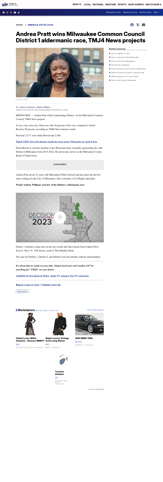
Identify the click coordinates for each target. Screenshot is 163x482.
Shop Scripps (136, 4)
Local (87, 4)
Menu (76, 4)
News (19, 25)
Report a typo (22, 291)
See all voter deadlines (120, 65)
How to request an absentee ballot (125, 57)
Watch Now (153, 4)
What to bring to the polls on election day (127, 73)
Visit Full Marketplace (95, 310)
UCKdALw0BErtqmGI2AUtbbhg (15, 12)
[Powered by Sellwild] (100, 389)
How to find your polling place (123, 61)
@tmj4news (19, 12)
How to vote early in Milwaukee (123, 80)
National (98, 4)
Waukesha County (130, 12)
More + (156, 12)
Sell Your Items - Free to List (47, 310)
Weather (110, 4)
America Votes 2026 (40, 25)
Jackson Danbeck (27, 107)
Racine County (145, 12)
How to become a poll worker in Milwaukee (128, 69)
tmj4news (7, 12)
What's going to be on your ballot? (125, 76)
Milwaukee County (113, 12)
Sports (122, 4)
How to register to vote (120, 53)
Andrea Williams (43, 107)
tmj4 (4, 12)
